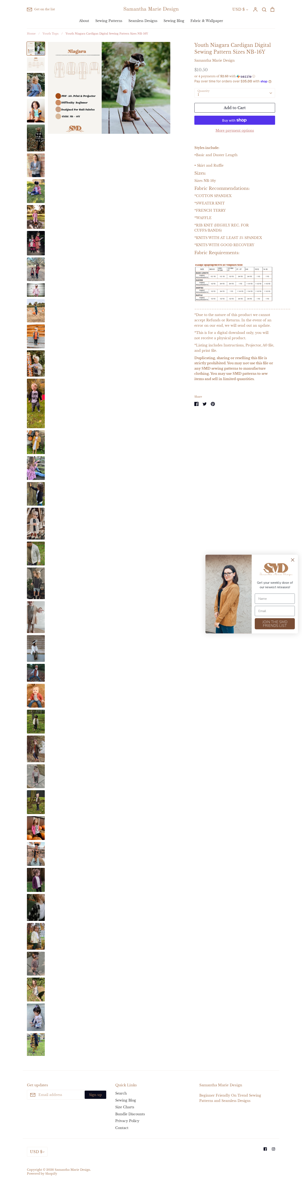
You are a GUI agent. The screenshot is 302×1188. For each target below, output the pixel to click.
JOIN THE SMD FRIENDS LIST (274, 623)
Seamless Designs (142, 21)
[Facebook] (265, 1149)
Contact (121, 1128)
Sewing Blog (174, 21)
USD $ (238, 9)
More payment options (235, 130)
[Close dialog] (292, 560)
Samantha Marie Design (151, 9)
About (84, 21)
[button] (234, 76)
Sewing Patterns (108, 21)
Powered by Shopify (42, 1173)
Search (121, 1093)
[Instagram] (273, 1149)
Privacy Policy (127, 1121)
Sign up (95, 1095)
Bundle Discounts (130, 1114)
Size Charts (124, 1107)
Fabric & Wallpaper (206, 21)
